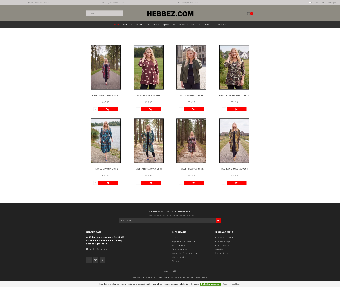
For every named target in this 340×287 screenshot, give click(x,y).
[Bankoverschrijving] (165, 271)
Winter (126, 24)
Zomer (139, 24)
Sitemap (176, 261)
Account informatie (224, 237)
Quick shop (107, 94)
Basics (195, 24)
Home (116, 24)
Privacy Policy (178, 245)
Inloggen (332, 2)
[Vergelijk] (317, 2)
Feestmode (219, 24)
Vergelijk (219, 249)
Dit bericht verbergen (210, 284)
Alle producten (222, 253)
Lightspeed (179, 277)
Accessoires (179, 24)
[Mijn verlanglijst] (323, 2)
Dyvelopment (201, 277)
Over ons (176, 237)
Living (207, 24)
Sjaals (166, 24)
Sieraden (152, 24)
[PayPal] (174, 271)
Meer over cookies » (232, 284)
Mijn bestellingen (223, 241)
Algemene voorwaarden (183, 241)
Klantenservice (179, 257)
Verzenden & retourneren (184, 253)
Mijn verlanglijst (222, 245)
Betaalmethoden (180, 249)
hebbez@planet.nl (98, 249)
